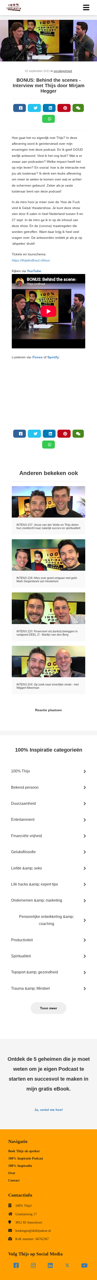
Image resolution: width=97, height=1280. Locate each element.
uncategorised (63, 71)
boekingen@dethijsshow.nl (33, 1231)
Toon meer (48, 1008)
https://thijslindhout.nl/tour (31, 260)
